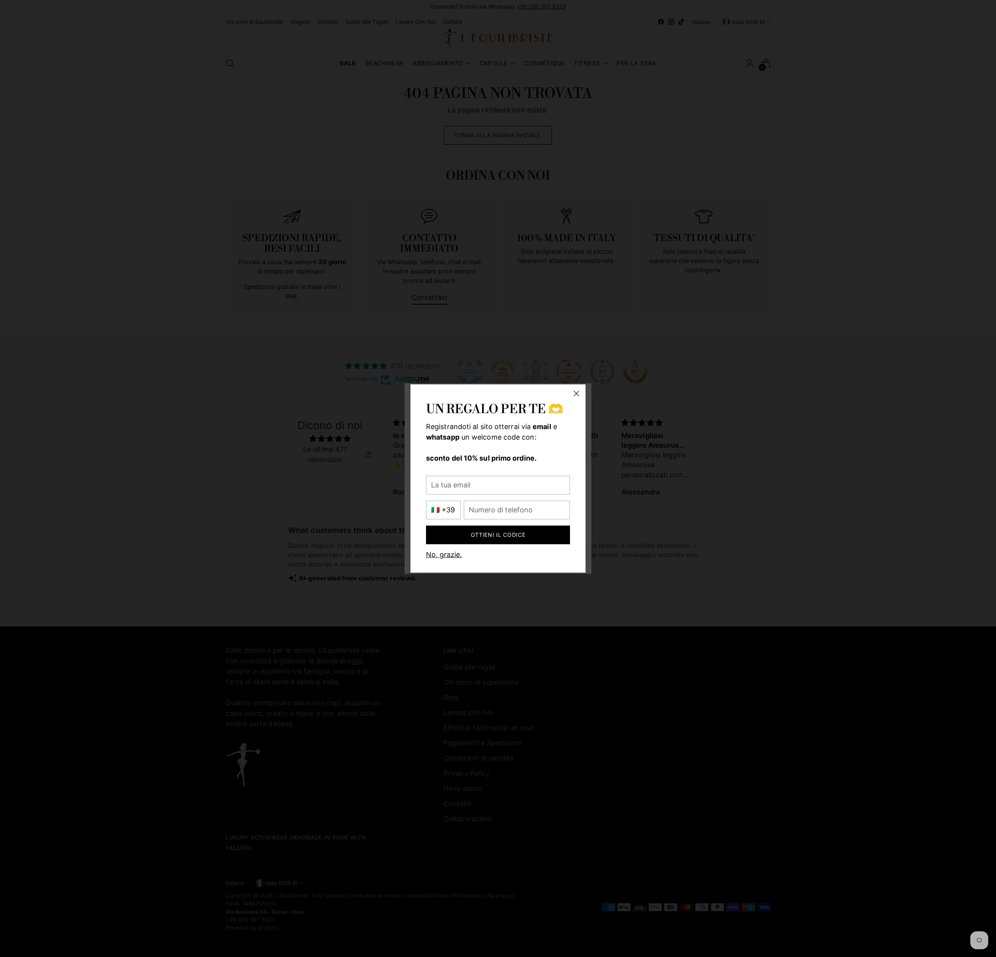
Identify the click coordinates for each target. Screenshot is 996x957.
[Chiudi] (576, 393)
